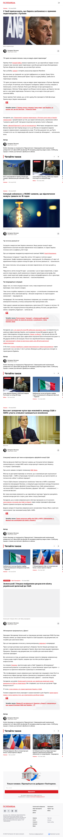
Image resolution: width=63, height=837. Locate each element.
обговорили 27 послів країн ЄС (40, 833)
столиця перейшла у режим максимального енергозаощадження (31, 346)
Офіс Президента (15, 580)
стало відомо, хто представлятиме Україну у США (25, 689)
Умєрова (14, 665)
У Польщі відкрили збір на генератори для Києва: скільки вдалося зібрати (45, 567)
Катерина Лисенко (13, 50)
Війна (34, 180)
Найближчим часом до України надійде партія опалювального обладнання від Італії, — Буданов (46, 395)
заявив (15, 70)
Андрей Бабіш (17, 63)
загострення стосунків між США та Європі (17, 502)
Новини (5, 8)
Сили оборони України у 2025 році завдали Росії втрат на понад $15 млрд (45, 177)
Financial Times (17, 827)
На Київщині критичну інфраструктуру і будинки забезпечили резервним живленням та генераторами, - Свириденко (46, 752)
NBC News (34, 470)
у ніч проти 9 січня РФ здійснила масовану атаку (29, 330)
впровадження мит (37, 822)
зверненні (42, 643)
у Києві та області (35, 334)
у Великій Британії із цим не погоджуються (21, 125)
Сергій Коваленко (50, 253)
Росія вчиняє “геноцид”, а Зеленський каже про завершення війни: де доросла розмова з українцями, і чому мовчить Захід (27, 319)
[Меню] (59, 3)
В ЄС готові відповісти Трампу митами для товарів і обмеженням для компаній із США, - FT (16, 178)
